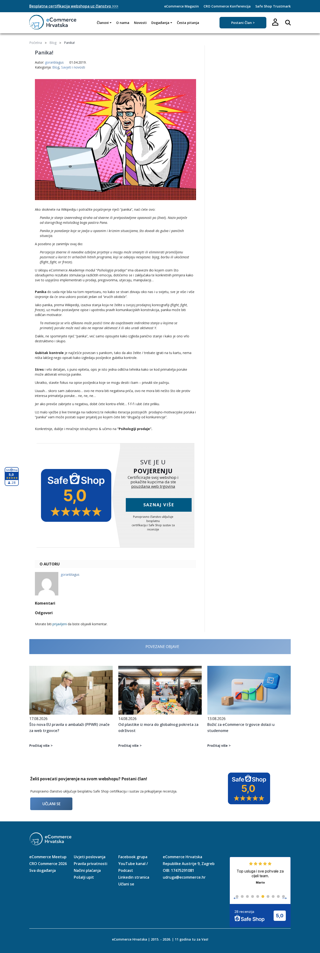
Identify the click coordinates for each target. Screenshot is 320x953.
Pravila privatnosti (90, 863)
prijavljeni (59, 624)
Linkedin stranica (133, 877)
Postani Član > (243, 22)
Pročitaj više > (41, 745)
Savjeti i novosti (73, 67)
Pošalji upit (84, 877)
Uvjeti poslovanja (89, 856)
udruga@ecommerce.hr (184, 877)
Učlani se (51, 803)
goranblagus (54, 62)
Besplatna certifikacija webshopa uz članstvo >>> (73, 6)
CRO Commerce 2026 (48, 863)
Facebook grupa (132, 856)
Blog (52, 42)
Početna (35, 42)
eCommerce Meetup (48, 856)
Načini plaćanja (87, 870)
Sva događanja (42, 870)
